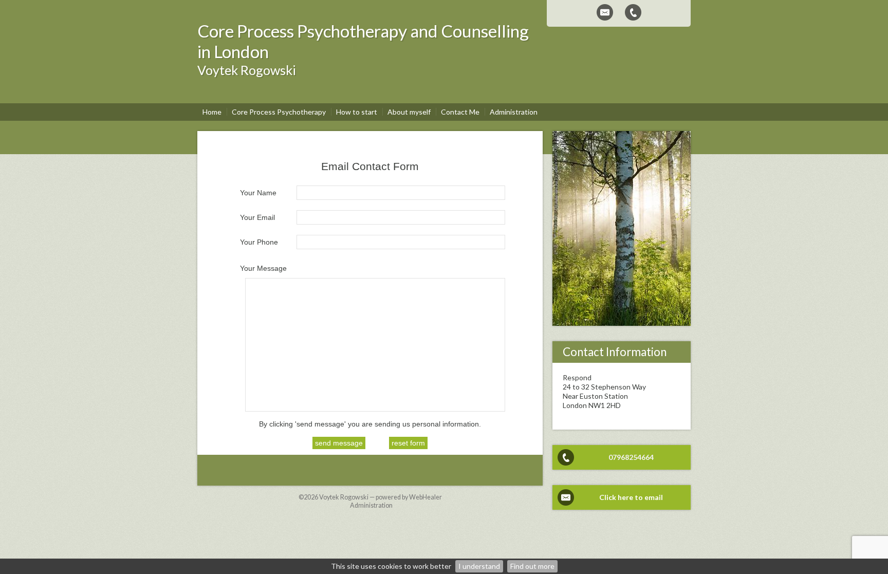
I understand (479, 566)
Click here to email (631, 497)
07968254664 (631, 457)
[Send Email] (604, 12)
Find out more (532, 566)
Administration (371, 505)
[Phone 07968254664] (633, 12)
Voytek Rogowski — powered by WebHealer (380, 497)
